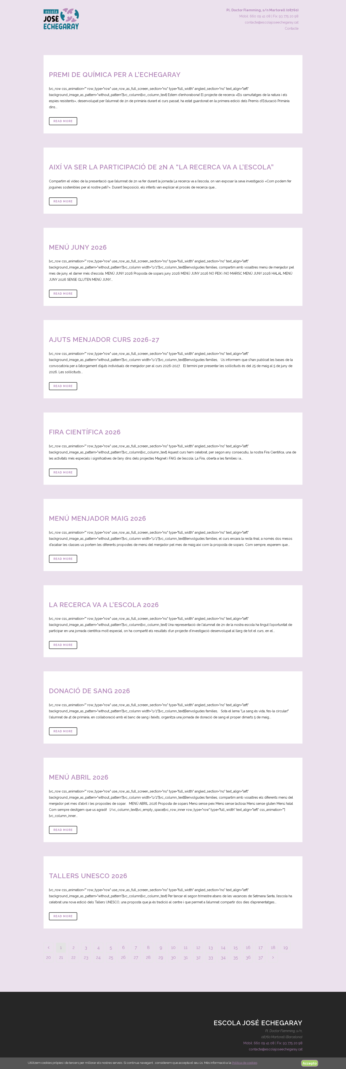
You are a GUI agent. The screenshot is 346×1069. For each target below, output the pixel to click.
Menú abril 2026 (79, 777)
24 (98, 957)
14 (223, 947)
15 (235, 947)
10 (173, 947)
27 (136, 957)
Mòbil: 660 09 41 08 (254, 16)
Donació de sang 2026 (89, 691)
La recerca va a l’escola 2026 (104, 605)
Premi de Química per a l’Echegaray (115, 75)
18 (273, 947)
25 (111, 957)
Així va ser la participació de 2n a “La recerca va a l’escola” (161, 167)
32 (198, 957)
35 (235, 957)
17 (260, 947)
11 (186, 947)
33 (210, 957)
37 (260, 957)
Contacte (291, 28)
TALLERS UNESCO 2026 (88, 876)
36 (248, 957)
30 (173, 957)
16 (248, 947)
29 (160, 957)
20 (48, 957)
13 (211, 947)
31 (186, 957)
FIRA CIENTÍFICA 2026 (85, 432)
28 (148, 957)
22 (73, 957)
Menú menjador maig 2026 (97, 518)
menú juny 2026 (78, 247)
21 (61, 957)
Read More (63, 121)
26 (123, 957)
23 (86, 957)
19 (285, 947)
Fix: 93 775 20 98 (285, 16)
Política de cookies (244, 1063)
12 (198, 947)
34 (223, 957)
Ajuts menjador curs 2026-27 (104, 340)
